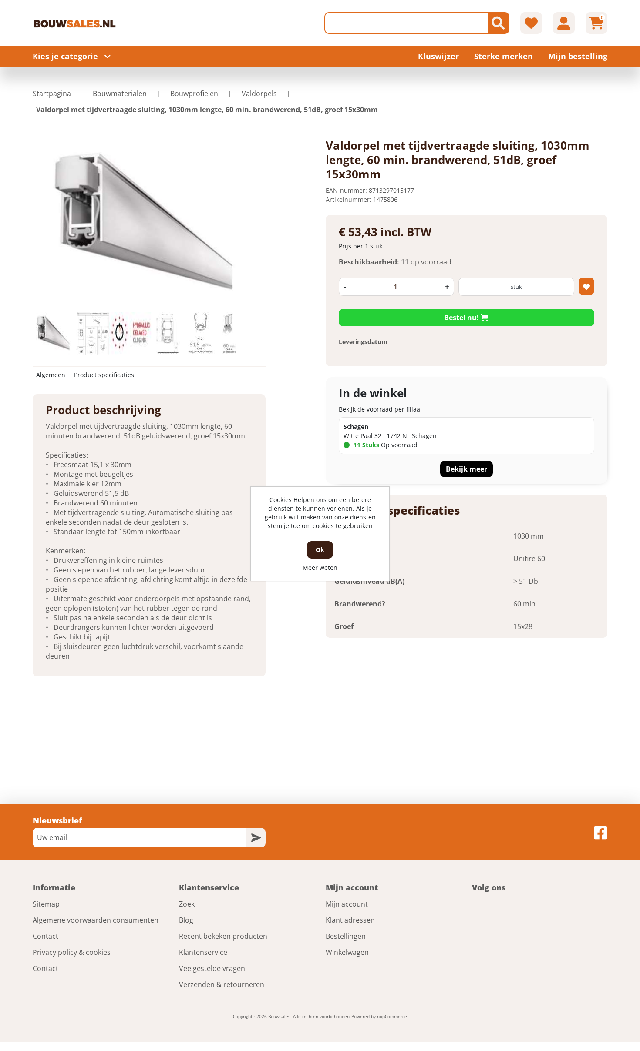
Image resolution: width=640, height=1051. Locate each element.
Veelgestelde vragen (212, 968)
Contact (45, 936)
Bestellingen (346, 936)
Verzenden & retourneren (221, 984)
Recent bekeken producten (223, 936)
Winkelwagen (347, 952)
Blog (186, 920)
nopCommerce (392, 1016)
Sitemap (46, 904)
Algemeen (50, 375)
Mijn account (347, 904)
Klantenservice (203, 952)
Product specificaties (104, 375)
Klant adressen (350, 920)
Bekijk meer (466, 469)
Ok (320, 550)
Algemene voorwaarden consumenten (95, 920)
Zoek (187, 904)
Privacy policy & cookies (72, 952)
